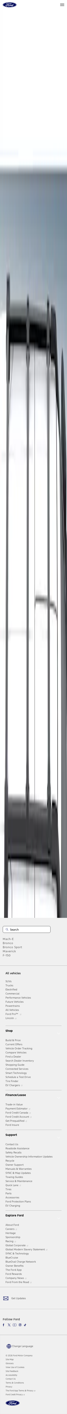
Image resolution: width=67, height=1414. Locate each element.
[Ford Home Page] (13, 1405)
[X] (9, 1325)
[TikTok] (25, 1325)
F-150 (7, 955)
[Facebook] (4, 1325)
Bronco (8, 943)
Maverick (9, 951)
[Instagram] (20, 1325)
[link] (10, 1359)
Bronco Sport (12, 947)
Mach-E (8, 939)
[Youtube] (14, 1325)
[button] (19, 1346)
